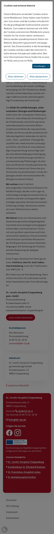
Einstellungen (40, 66)
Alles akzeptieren (39, 76)
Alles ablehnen (15, 76)
